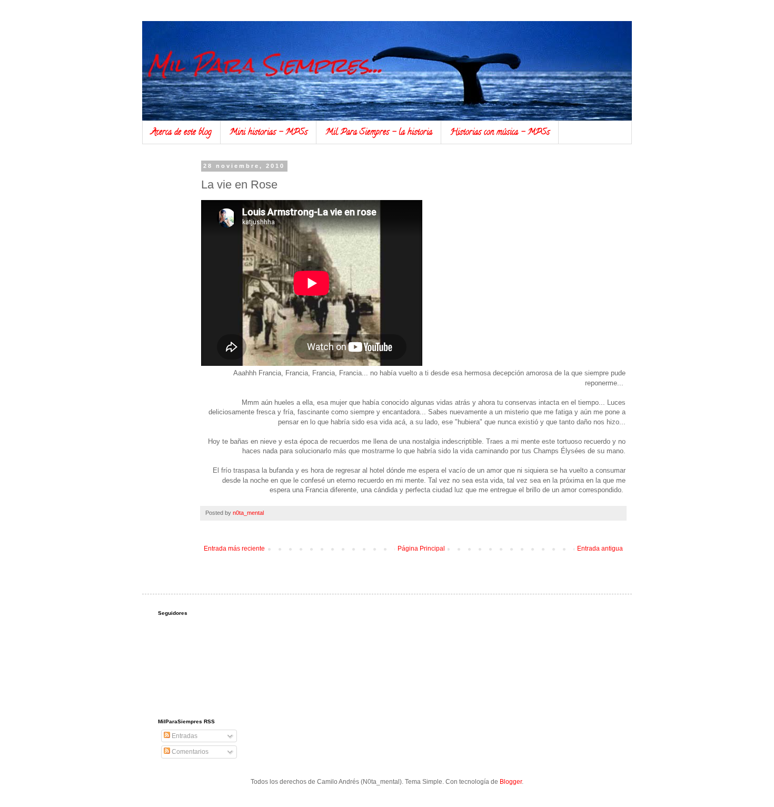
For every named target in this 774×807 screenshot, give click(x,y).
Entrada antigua (600, 548)
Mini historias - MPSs (268, 132)
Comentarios (189, 751)
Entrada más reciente (234, 548)
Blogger (511, 781)
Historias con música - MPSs (500, 132)
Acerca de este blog (181, 132)
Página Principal (421, 548)
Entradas (183, 736)
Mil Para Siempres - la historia (378, 132)
